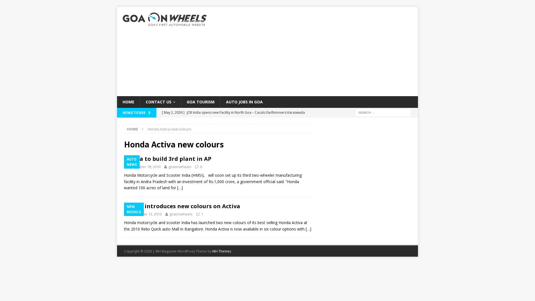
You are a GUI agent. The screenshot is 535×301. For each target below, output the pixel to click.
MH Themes (221, 251)
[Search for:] (383, 112)
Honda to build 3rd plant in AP (167, 158)
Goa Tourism (201, 102)
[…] (180, 187)
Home (128, 102)
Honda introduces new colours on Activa (182, 206)
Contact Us (158, 102)
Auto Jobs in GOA (244, 102)
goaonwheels (179, 166)
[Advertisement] (316, 52)
